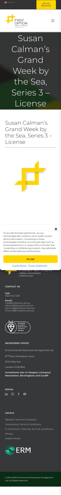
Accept (30, 259)
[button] (56, 229)
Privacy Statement (37, 265)
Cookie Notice (19, 265)
